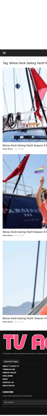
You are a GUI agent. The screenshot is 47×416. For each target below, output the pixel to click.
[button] (4, 52)
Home (5, 59)
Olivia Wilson (8, 149)
